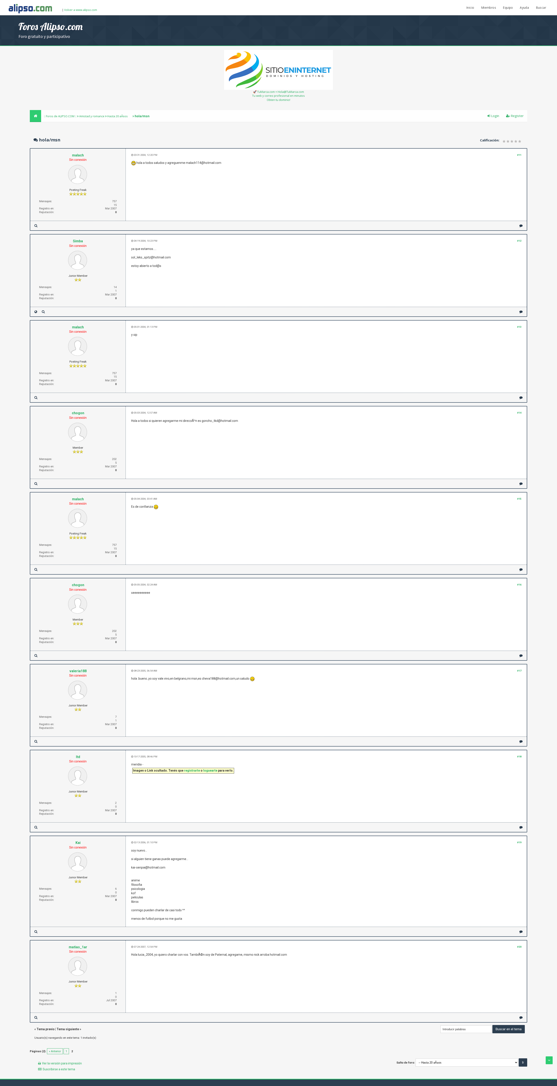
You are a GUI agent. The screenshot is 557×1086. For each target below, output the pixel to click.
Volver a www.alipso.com (80, 10)
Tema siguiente (68, 1029)
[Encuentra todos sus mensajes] (36, 225)
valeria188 (78, 671)
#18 (519, 756)
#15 (519, 498)
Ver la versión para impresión (62, 1063)
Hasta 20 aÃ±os (117, 116)
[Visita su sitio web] (36, 312)
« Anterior (55, 1051)
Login (494, 116)
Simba (78, 241)
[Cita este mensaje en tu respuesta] (521, 225)
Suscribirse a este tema (59, 1069)
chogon (78, 413)
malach (78, 155)
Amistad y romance (91, 116)
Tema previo (46, 1029)
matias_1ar (78, 947)
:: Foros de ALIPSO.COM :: (60, 116)
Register (517, 116)
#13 (519, 327)
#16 (519, 584)
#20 (519, 946)
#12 (519, 240)
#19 (519, 842)
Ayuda (524, 7)
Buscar (541, 7)
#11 (519, 155)
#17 (519, 670)
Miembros (488, 7)
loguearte (210, 770)
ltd (78, 757)
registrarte (192, 770)
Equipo (508, 7)
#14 (519, 412)
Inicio (470, 7)
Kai (78, 843)
